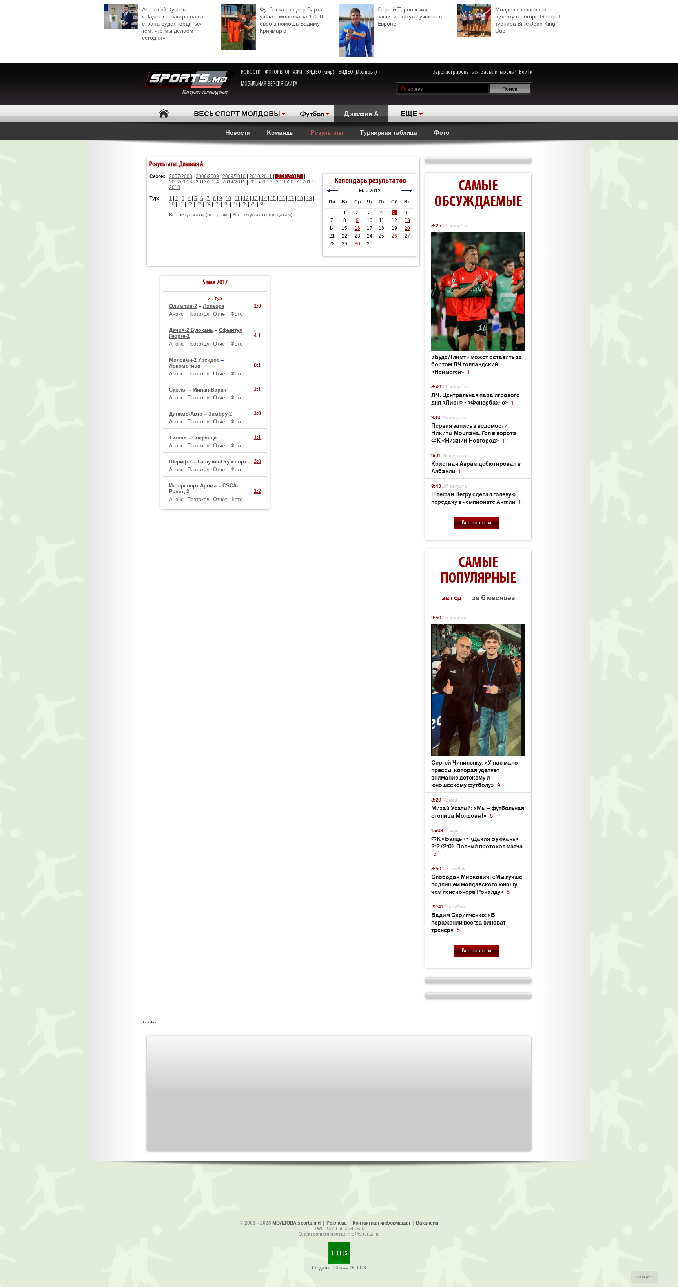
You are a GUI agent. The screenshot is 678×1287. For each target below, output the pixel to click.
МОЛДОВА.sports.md (296, 1223)
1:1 (257, 437)
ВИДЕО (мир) (320, 72)
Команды (280, 132)
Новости (237, 132)
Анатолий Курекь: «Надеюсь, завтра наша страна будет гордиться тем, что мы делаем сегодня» (173, 23)
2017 (308, 182)
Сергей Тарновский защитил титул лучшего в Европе (409, 16)
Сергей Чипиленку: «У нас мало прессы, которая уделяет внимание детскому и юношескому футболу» (474, 773)
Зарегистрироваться (456, 72)
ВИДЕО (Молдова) (358, 72)
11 (237, 198)
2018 (174, 187)
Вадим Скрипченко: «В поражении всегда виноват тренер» (468, 922)
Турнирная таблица (388, 132)
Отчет (220, 314)
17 (291, 198)
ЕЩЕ (409, 113)
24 (208, 204)
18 (300, 198)
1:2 (257, 491)
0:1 (257, 365)
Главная (163, 113)
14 (264, 198)
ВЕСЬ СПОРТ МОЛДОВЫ (237, 113)
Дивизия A (361, 113)
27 (235, 204)
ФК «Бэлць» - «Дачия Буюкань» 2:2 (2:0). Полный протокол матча (477, 846)
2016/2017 (287, 182)
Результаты (326, 132)
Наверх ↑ (644, 1277)
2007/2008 (180, 176)
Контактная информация (381, 1223)
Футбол (312, 113)
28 (244, 204)
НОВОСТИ (251, 72)
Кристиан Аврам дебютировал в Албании (476, 467)
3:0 (257, 413)
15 (273, 198)
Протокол (198, 314)
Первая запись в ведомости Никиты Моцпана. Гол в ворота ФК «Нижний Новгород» (473, 432)
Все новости (476, 523)
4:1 (257, 336)
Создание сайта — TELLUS (339, 1268)
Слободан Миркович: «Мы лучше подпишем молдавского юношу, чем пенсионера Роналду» (476, 884)
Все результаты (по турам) (199, 215)
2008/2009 (207, 176)
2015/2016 (260, 182)
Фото (441, 132)
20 (172, 204)
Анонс (176, 314)
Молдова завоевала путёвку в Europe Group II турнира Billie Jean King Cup (527, 20)
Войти (526, 72)
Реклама (336, 1223)
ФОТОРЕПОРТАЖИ (283, 72)
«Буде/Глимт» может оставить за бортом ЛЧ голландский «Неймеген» (476, 364)
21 (181, 204)
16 (282, 198)
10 (228, 198)
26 (226, 204)
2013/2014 (207, 182)
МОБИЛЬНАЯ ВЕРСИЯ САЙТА (269, 84)
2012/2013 (180, 182)
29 (253, 204)
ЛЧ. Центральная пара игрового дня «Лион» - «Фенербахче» (475, 398)
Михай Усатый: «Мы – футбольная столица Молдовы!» (477, 811)
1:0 (257, 306)
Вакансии (427, 1223)
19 (309, 198)
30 (262, 204)
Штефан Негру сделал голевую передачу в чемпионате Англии (476, 497)
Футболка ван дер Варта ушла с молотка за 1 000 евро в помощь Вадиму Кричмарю (291, 20)
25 (217, 204)
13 (255, 198)
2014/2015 (234, 182)
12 (246, 198)
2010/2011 (260, 176)
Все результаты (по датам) (262, 215)
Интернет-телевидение (207, 92)
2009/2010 (234, 176)
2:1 (257, 389)
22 (190, 204)
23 (199, 204)
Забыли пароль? (498, 72)
